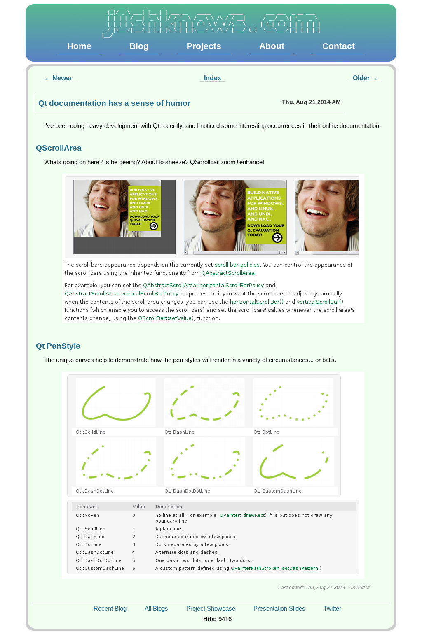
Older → (365, 77)
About (271, 46)
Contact (338, 46)
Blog (139, 46)
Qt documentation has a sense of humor (114, 103)
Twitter (332, 608)
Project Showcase (210, 608)
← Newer (58, 77)
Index (212, 77)
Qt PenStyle (58, 346)
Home (79, 46)
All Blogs (156, 608)
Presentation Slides (279, 608)
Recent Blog (110, 608)
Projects (204, 46)
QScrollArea (59, 148)
